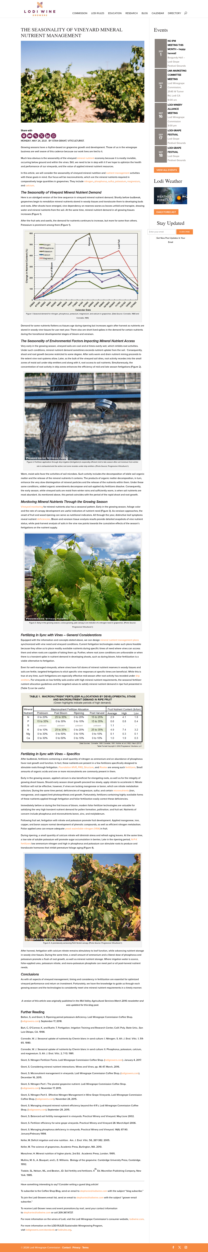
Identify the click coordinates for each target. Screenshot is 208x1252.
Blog (145, 13)
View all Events (166, 169)
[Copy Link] (35, 135)
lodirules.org (64, 1229)
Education (115, 13)
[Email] (29, 135)
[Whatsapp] (53, 135)
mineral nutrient (85, 158)
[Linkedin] (47, 135)
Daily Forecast (166, 211)
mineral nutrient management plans (119, 640)
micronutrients (121, 790)
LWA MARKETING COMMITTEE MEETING (177, 75)
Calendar (158, 13)
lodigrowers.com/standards (40, 1229)
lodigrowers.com (30, 1021)
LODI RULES (97, 13)
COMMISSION (79, 13)
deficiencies (43, 519)
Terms (85, 1247)
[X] (41, 135)
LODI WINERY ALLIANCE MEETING (175, 109)
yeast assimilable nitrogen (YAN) (82, 828)
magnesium (133, 181)
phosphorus (100, 181)
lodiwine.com (136, 1219)
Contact (66, 1247)
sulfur (111, 181)
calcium (30, 185)
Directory (174, 13)
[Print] (23, 135)
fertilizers (130, 767)
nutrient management (117, 173)
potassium (120, 181)
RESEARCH (131, 13)
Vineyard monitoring (32, 506)
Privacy (76, 1247)
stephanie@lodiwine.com (93, 1191)
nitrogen (88, 181)
